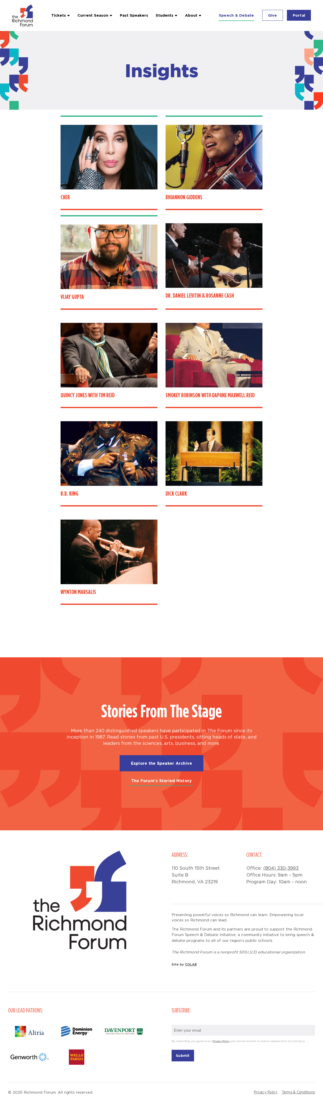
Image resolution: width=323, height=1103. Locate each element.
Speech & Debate (236, 15)
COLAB (191, 964)
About (191, 15)
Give (272, 15)
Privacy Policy (221, 1041)
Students (164, 15)
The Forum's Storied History (161, 780)
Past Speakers (134, 15)
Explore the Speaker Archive (161, 763)
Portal (299, 15)
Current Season (92, 15)
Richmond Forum (23, 15)
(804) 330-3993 (281, 868)
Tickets (58, 15)
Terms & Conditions (298, 1092)
